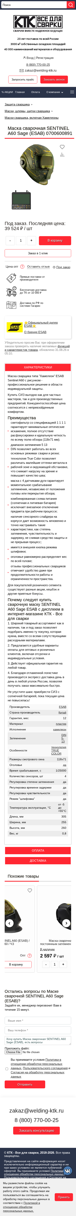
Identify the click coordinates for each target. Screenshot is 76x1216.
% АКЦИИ (7, 92)
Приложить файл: (17, 1048)
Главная (20, 92)
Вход (30, 57)
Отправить (24, 1084)
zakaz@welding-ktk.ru (41, 70)
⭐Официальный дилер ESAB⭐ (41, 324)
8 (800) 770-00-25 (38, 64)
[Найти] (71, 4)
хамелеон (59, 729)
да (64, 765)
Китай (62, 712)
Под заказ (63, 267)
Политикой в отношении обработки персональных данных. (21, 1206)
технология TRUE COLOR (58, 750)
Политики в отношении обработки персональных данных (36, 1064)
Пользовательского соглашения (45, 1068)
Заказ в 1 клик (38, 253)
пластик (61, 723)
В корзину (55, 240)
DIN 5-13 (63, 738)
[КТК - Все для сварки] (38, 24)
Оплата (35, 92)
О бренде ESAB (35, 332)
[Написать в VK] (68, 1171)
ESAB (62, 706)
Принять (64, 1197)
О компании (53, 92)
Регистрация (45, 57)
